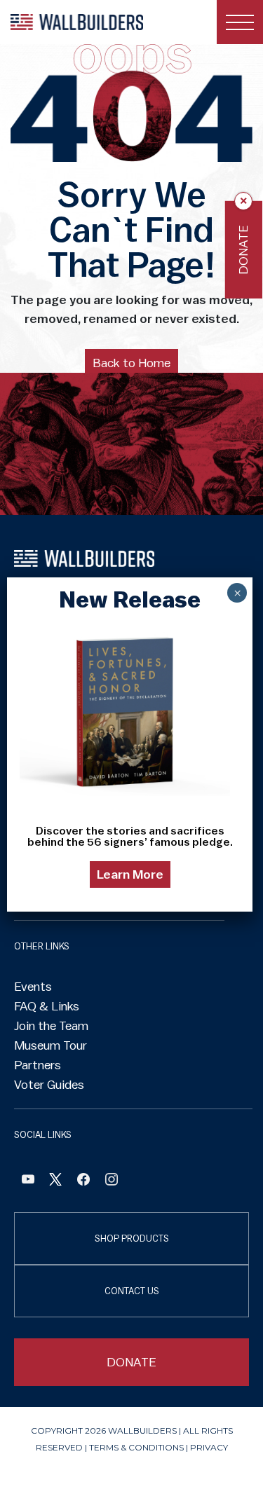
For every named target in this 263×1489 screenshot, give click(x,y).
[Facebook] (28, 1181)
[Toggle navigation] (240, 22)
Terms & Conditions (136, 1447)
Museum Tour (50, 1045)
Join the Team (51, 1026)
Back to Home (131, 363)
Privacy (209, 1447)
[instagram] (111, 1181)
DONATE (131, 1362)
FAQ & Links (46, 1006)
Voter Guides (49, 1084)
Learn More (130, 874)
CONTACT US (131, 1291)
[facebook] (83, 1181)
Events (33, 986)
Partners (37, 1065)
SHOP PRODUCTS (132, 1238)
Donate (242, 250)
